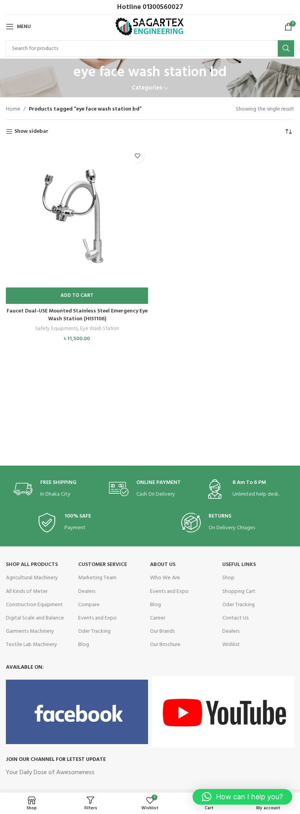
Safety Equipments (56, 329)
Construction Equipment (34, 604)
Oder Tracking (94, 631)
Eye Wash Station (99, 329)
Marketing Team (97, 577)
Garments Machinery (30, 631)
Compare (89, 604)
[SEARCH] (286, 48)
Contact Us (235, 618)
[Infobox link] (54, 489)
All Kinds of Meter (27, 591)
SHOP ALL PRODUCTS (32, 564)
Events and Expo (97, 618)
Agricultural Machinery (32, 577)
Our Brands (162, 631)
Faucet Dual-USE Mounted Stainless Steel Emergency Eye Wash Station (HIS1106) (77, 315)
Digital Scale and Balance (35, 618)
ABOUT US (162, 564)
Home (13, 109)
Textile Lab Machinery (31, 644)
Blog (83, 644)
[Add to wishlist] (137, 156)
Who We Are (165, 577)
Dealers (86, 591)
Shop (228, 577)
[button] (77, 295)
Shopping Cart (238, 591)
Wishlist (231, 644)
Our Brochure (165, 644)
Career (157, 618)
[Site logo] (150, 26)
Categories (147, 88)
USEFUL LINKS (239, 564)
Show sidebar (31, 132)
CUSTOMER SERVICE (102, 564)
